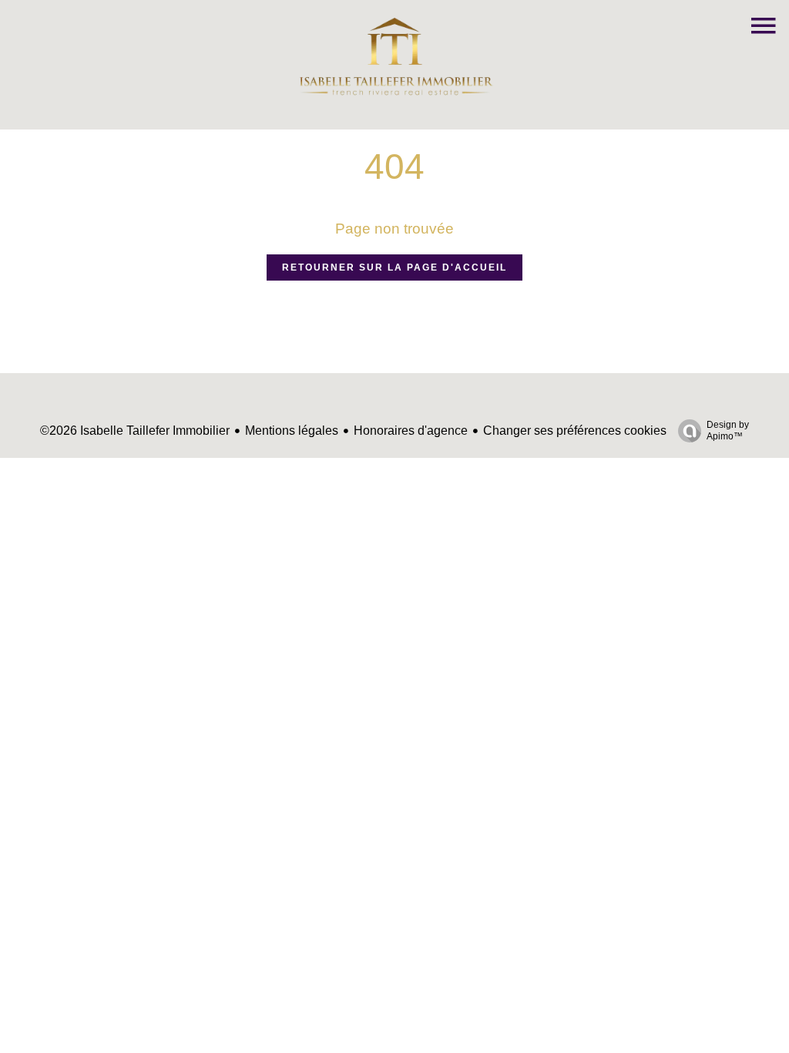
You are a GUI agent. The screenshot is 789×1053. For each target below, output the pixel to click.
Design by (728, 430)
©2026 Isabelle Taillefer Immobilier (135, 430)
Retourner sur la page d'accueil (394, 267)
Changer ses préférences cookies (574, 430)
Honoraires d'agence (411, 430)
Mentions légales (291, 430)
